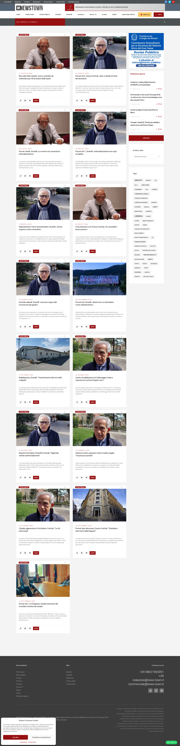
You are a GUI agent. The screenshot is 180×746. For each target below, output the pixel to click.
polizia (137, 250)
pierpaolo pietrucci (140, 246)
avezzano (145, 185)
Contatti (27, 2)
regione (137, 255)
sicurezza (154, 263)
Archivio (146, 138)
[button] (65, 34)
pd (152, 237)
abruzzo (138, 180)
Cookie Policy (23, 742)
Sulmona (138, 272)
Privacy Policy (32, 742)
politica (152, 246)
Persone (69, 14)
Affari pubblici (44, 14)
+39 (161, 676)
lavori (148, 216)
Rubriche (18, 2)
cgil (146, 189)
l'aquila (138, 216)
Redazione (36, 2)
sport (146, 268)
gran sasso (138, 211)
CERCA (160, 14)
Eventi (114, 14)
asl (156, 180)
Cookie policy (70, 684)
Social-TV (92, 14)
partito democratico (141, 237)
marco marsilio (148, 221)
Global (104, 14)
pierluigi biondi (140, 242)
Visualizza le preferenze (41, 737)
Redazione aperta (128, 14)
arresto (148, 180)
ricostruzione (139, 259)
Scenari (58, 14)
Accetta (15, 737)
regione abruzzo (150, 255)
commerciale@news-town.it (146, 684)
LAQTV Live (146, 14)
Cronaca (81, 14)
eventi (155, 207)
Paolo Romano (139, 233)
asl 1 (136, 185)
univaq (147, 272)
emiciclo (146, 207)
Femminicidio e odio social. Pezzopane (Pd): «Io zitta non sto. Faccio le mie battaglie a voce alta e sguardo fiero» (146, 84)
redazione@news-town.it (148, 680)
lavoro (137, 221)
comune (154, 189)
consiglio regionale (141, 202)
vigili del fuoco (148, 276)
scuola (137, 263)
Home (18, 14)
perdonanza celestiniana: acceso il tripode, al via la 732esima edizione (101, 7)
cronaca (154, 202)
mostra (137, 225)
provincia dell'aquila (149, 250)
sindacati (137, 268)
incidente (149, 211)
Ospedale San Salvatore (142, 229)
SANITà (150, 259)
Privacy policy (71, 681)
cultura (137, 207)
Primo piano (29, 14)
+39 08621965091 (152, 672)
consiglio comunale (141, 198)
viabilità (137, 276)
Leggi (36, 100)
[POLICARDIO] (146, 50)
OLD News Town (73, 2)
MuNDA (145, 225)
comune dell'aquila (142, 194)
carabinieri (138, 189)
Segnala (8, 2)
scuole (145, 263)
